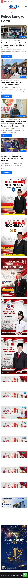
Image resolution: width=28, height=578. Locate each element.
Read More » (6, 56)
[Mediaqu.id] (13, 6)
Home (3, 12)
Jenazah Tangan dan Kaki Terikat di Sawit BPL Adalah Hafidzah (12, 158)
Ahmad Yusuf (5, 40)
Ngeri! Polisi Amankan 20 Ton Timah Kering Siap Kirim (12, 83)
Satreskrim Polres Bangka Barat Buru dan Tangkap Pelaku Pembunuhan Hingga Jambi (14, 124)
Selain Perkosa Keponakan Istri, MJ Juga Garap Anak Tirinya (13, 44)
